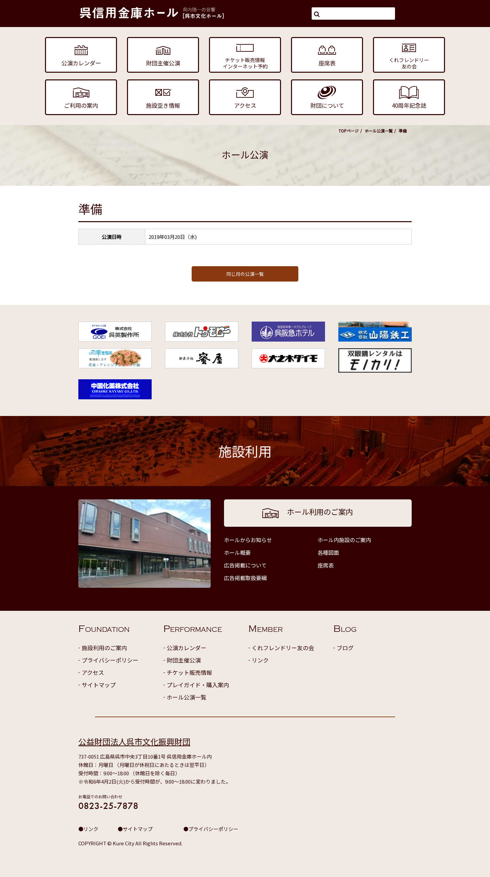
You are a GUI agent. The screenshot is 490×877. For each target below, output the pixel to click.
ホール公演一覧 (379, 130)
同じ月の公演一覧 (245, 274)
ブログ (345, 647)
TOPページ (349, 130)
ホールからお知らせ (248, 540)
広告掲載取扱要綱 (245, 578)
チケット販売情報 (189, 672)
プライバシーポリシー (110, 660)
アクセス (93, 672)
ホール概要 (237, 552)
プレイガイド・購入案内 (198, 685)
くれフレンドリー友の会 (283, 647)
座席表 (326, 565)
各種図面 (328, 552)
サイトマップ (99, 685)
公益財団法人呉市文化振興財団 (134, 741)
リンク (260, 660)
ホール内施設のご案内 (344, 540)
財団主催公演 (184, 660)
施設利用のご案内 (104, 647)
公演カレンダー (186, 647)
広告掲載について (245, 565)
